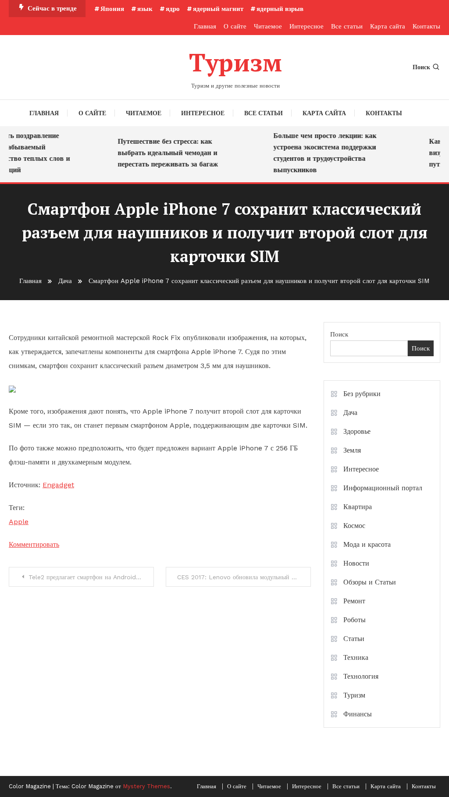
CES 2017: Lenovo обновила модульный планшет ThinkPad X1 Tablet (244, 577)
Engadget (58, 485)
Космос (354, 525)
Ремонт (354, 601)
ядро (173, 9)
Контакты (426, 26)
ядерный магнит (218, 9)
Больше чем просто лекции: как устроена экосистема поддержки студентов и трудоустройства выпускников (321, 152)
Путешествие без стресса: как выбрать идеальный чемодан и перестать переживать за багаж (164, 152)
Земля (352, 450)
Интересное (306, 26)
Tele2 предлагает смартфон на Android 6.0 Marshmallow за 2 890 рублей (91, 577)
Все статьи (347, 26)
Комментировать (34, 544)
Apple (19, 521)
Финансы (357, 714)
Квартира (357, 507)
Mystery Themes (146, 786)
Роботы (354, 620)
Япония (112, 9)
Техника (355, 657)
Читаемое (268, 26)
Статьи (353, 638)
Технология (360, 676)
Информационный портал (382, 488)
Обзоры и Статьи (369, 582)
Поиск (421, 67)
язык (145, 9)
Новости (356, 563)
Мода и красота (367, 544)
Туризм (235, 62)
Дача (350, 412)
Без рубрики (362, 394)
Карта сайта (387, 26)
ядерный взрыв (280, 9)
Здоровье (357, 431)
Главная (205, 26)
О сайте (235, 26)
